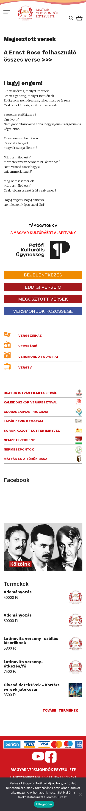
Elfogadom (44, 804)
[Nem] (80, 794)
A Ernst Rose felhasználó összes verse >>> (40, 56)
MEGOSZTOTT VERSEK (43, 299)
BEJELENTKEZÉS (43, 275)
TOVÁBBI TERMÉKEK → (62, 710)
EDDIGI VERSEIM (43, 287)
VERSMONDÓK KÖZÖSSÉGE (43, 311)
